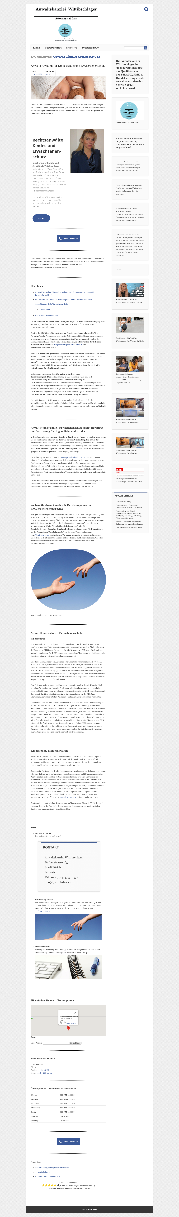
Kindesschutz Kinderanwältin (46, 315)
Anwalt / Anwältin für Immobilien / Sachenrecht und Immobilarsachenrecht (129, 522)
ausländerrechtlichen (68, 797)
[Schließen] (75, 1013)
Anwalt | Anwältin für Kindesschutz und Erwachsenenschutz (68, 65)
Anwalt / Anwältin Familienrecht (47, 1176)
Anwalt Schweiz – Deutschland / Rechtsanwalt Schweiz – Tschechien (129, 506)
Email (146, 9)
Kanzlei (36, 48)
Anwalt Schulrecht (42, 1172)
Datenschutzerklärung (123, 501)
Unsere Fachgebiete (53, 48)
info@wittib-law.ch (44, 1073)
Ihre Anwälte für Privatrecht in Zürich (129, 527)
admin (48, 74)
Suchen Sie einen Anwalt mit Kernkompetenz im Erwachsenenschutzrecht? (64, 299)
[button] (68, 1028)
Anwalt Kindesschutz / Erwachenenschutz (51, 303)
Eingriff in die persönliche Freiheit (68, 344)
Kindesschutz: (45, 309)
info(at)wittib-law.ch (43, 911)
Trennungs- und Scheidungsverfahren (74, 457)
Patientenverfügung (41, 534)
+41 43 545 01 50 (70, 238)
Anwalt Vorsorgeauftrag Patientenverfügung (52, 1167)
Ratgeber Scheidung (90, 48)
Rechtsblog (71, 48)
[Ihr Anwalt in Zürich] (66, 41)
